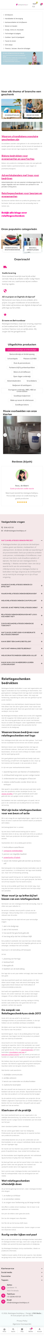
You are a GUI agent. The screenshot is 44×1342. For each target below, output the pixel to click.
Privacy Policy (22, 1321)
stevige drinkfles (7, 794)
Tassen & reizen (10, 41)
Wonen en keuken (11, 26)
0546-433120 (9, 527)
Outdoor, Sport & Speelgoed (14, 37)
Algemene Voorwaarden (22, 1324)
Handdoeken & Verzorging (14, 19)
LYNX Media (36, 1313)
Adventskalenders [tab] (14, 381)
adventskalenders (27, 1050)
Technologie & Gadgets (13, 33)
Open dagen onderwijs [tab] (22, 376)
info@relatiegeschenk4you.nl (15, 531)
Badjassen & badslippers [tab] (22, 385)
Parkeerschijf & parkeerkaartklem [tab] (22, 367)
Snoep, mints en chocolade (14, 30)
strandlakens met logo (17, 1052)
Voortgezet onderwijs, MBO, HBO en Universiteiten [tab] (22, 390)
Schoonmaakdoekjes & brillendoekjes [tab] (22, 350)
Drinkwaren (9, 15)
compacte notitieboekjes (13, 851)
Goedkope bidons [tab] (22, 405)
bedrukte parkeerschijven (10, 1055)
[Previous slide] (5, 435)
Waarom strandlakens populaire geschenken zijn (20, 138)
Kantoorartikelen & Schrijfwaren (16, 22)
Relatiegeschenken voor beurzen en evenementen (22, 195)
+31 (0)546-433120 (14, 1297)
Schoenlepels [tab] (12, 359)
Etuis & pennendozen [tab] (22, 363)
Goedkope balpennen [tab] (22, 396)
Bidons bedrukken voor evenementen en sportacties (18, 157)
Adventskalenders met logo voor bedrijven (20, 177)
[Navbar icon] (2, 4)
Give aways (9, 45)
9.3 (33, 6)
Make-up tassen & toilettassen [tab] (22, 400)
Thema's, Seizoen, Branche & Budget (17, 48)
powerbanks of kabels (12, 857)
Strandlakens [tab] (32, 381)
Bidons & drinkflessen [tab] (22, 372)
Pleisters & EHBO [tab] (30, 359)
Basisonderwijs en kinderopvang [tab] (22, 354)
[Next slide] (39, 435)
